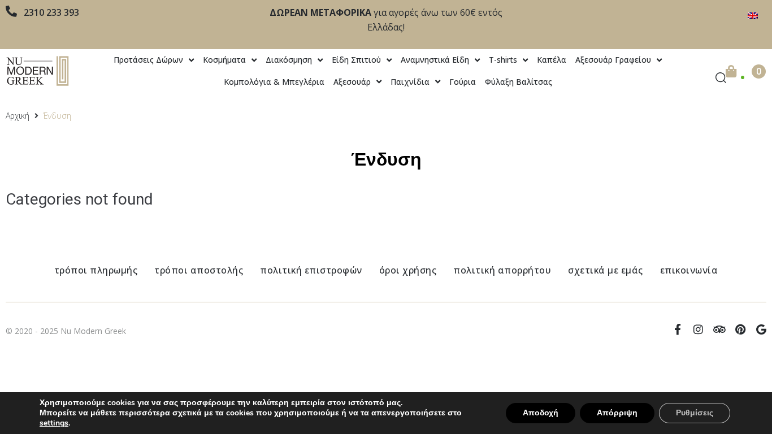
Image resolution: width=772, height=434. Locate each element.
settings (54, 423)
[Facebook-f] (677, 329)
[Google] (761, 329)
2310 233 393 (51, 12)
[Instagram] (698, 329)
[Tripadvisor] (719, 329)
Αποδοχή (540, 412)
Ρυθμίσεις (694, 412)
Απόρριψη (617, 412)
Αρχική (17, 115)
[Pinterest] (740, 329)
